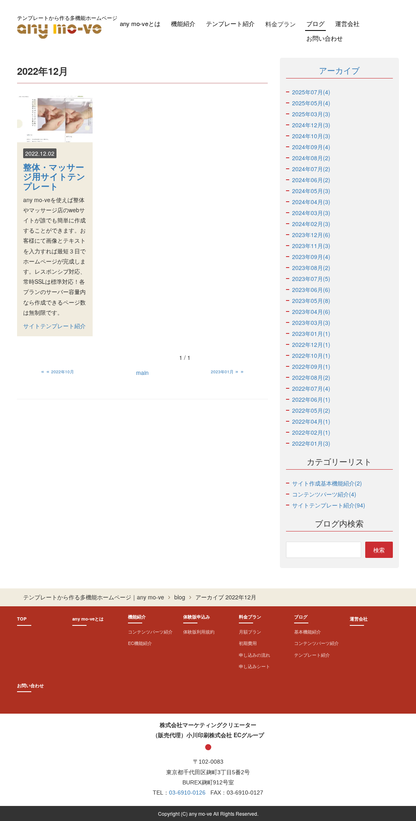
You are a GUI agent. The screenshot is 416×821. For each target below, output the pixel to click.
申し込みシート (254, 666)
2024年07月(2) (311, 169)
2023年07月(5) (311, 278)
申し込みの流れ (254, 654)
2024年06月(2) (311, 180)
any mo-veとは (140, 23)
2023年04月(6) (311, 311)
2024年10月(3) (311, 136)
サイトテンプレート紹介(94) (328, 505)
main (142, 372)
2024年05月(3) (311, 191)
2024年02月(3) (311, 224)
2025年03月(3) (311, 114)
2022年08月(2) (311, 377)
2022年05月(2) (311, 410)
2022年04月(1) (311, 421)
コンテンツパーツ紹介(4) (324, 494)
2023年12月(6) (311, 235)
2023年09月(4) (311, 257)
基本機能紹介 (307, 631)
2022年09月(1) (311, 366)
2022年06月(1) (311, 399)
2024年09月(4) (311, 147)
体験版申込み (196, 617)
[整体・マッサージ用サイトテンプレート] (55, 119)
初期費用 (248, 643)
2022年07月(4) (311, 388)
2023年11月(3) (311, 246)
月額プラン (250, 631)
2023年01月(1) (311, 333)
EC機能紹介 (140, 643)
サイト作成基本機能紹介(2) (327, 483)
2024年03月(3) (311, 213)
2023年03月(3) (311, 322)
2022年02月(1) (311, 432)
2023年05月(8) (311, 300)
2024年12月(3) (311, 125)
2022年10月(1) (311, 355)
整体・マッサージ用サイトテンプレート (54, 176)
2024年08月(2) (311, 158)
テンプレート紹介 (230, 23)
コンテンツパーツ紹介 (150, 631)
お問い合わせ (324, 38)
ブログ (315, 23)
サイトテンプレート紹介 (54, 326)
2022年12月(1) (311, 344)
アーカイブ (339, 70)
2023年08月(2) (311, 268)
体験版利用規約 (198, 631)
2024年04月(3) (311, 202)
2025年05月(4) (311, 103)
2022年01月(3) (311, 443)
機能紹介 (183, 23)
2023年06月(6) (311, 289)
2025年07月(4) (311, 92)
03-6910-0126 (187, 792)
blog (179, 597)
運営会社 (347, 23)
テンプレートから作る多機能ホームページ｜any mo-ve (93, 597)
